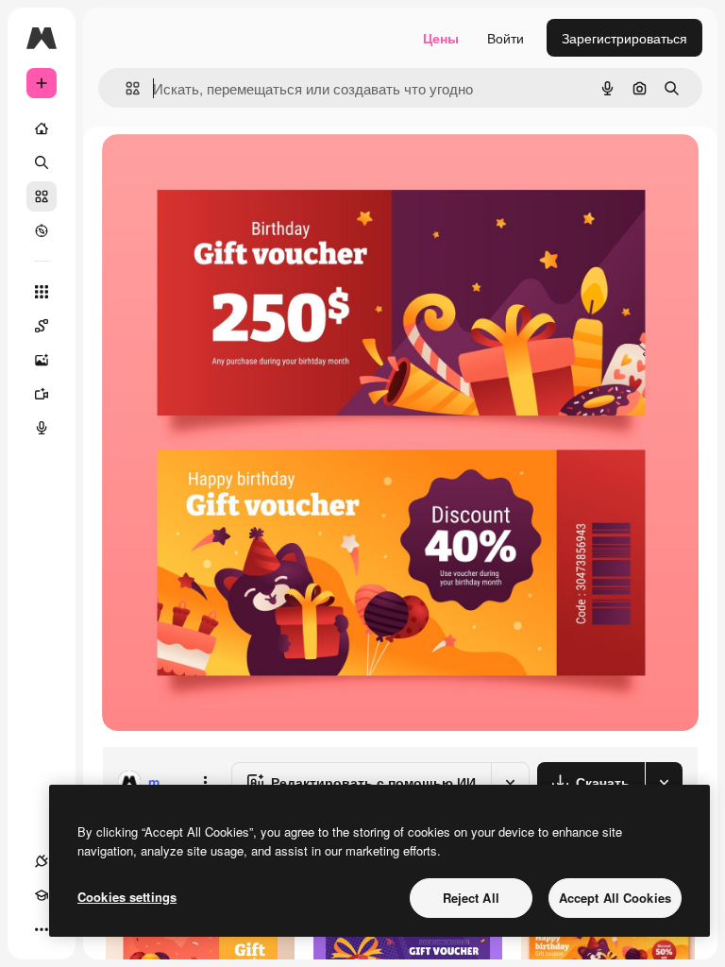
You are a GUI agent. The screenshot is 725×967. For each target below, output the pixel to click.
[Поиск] (41, 162)
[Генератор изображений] (41, 360)
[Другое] (41, 929)
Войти (505, 37)
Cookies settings (127, 897)
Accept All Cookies (615, 898)
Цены (441, 37)
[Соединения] (41, 861)
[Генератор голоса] (41, 428)
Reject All (471, 898)
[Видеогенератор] (41, 394)
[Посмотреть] (41, 230)
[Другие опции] (205, 782)
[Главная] (41, 128)
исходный (228, 169)
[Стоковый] (41, 196)
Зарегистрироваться (624, 37)
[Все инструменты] (41, 292)
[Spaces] (41, 326)
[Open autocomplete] (125, 88)
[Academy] (41, 895)
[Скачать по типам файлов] (664, 782)
